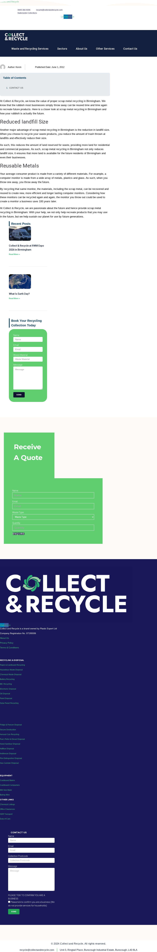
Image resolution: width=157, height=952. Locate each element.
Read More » (14, 254)
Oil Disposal (5, 694)
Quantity (16, 523)
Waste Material (20, 355)
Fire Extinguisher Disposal (11, 758)
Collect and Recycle (9, 1)
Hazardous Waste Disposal (11, 670)
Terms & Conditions (9, 647)
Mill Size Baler (6, 790)
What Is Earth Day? (19, 293)
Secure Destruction (8, 730)
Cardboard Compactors (10, 785)
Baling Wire (5, 795)
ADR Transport (6, 814)
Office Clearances (7, 809)
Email (16, 345)
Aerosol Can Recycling (9, 734)
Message (17, 365)
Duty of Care (5, 819)
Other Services (105, 48)
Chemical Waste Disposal (10, 674)
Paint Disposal (6, 698)
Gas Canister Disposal (9, 763)
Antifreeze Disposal (8, 753)
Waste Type (18, 512)
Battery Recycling (7, 679)
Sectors (62, 48)
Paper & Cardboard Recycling (12, 665)
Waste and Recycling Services (29, 48)
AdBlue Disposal (7, 749)
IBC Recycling (6, 684)
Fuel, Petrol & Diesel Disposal (12, 739)
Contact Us (130, 48)
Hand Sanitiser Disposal (10, 744)
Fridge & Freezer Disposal (11, 725)
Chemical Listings (7, 804)
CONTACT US (16, 88)
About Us (81, 48)
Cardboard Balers (7, 780)
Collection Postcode (18, 856)
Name (16, 335)
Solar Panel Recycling (9, 703)
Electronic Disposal (8, 689)
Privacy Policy (6, 643)
